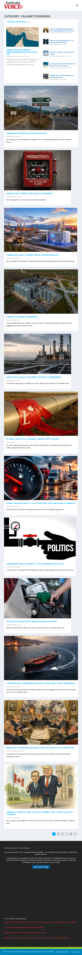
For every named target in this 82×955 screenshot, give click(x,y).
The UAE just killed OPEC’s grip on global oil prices (31, 621)
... (66, 834)
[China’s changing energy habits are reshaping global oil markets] (45, 30)
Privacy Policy (74, 952)
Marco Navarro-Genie (14, 136)
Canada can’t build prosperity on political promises (62, 76)
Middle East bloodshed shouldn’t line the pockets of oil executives (40, 748)
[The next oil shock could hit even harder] (45, 53)
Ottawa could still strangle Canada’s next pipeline (32, 439)
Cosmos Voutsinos (13, 258)
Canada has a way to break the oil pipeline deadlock (32, 255)
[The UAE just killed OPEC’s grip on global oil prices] (37, 598)
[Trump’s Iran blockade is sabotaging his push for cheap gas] (22, 37)
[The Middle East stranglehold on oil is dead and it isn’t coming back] (41, 658)
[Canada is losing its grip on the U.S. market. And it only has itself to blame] (41, 787)
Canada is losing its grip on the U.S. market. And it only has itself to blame (39, 813)
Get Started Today (41, 867)
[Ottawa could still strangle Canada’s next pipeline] (41, 414)
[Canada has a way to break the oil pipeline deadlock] (40, 230)
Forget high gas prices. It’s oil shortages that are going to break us (40, 503)
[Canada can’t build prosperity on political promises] (45, 76)
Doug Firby (54, 44)
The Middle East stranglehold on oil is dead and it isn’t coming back (41, 683)
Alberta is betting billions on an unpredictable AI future (61, 41)
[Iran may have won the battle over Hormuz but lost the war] (45, 64)
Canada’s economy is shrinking (21, 317)
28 (71, 834)
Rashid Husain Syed (14, 56)
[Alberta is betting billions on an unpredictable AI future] (45, 41)
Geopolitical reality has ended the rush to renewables (34, 377)
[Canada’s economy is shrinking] (41, 291)
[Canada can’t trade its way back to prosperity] (37, 170)
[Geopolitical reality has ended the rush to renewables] (37, 354)
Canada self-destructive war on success (26, 133)
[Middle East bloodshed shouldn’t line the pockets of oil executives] (41, 722)
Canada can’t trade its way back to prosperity (29, 193)
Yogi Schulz (11, 442)
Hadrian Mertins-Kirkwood (16, 751)
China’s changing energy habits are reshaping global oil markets (62, 30)
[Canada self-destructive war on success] (41, 108)
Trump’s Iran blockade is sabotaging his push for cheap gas (21, 52)
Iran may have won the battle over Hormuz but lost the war (62, 65)
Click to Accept (62, 952)
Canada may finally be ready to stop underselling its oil (35, 564)
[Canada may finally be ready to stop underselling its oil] (40, 539)
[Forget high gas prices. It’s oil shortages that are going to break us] (41, 478)
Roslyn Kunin (55, 79)
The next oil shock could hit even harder (62, 53)
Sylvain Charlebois (13, 320)
